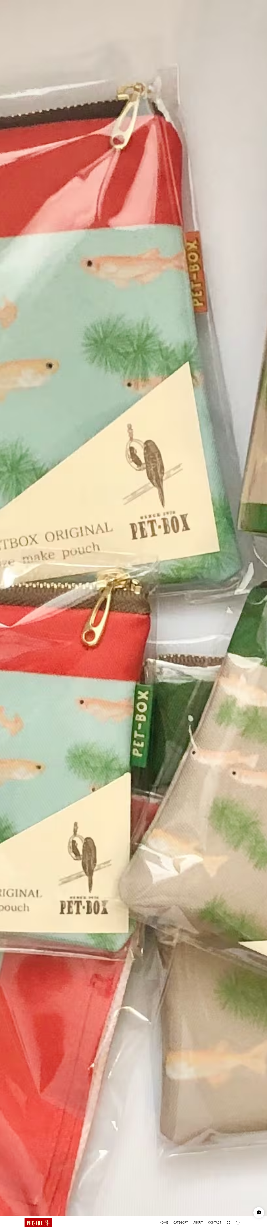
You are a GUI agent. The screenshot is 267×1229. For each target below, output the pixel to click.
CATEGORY (180, 1222)
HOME (163, 1222)
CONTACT (214, 1222)
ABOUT (198, 1222)
